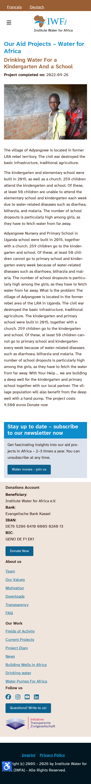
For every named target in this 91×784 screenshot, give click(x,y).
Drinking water (18, 673)
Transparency (17, 605)
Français (14, 7)
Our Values (15, 580)
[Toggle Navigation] (9, 24)
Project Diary (17, 648)
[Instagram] (17, 697)
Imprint (28, 755)
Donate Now (19, 551)
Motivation (15, 588)
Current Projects (20, 640)
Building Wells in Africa (26, 665)
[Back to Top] (83, 775)
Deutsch (37, 7)
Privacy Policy (52, 755)
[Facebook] (8, 697)
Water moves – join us (29, 469)
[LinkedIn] (36, 697)
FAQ (9, 613)
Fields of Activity (20, 631)
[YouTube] (27, 697)
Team (10, 571)
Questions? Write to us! (28, 708)
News (10, 657)
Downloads (15, 597)
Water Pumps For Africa (26, 681)
